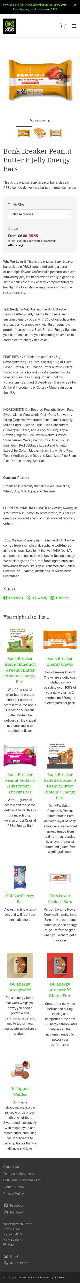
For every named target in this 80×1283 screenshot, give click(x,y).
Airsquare (59, 1277)
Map (10, 1245)
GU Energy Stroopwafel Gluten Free (60, 990)
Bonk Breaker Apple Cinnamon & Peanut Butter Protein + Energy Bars (20, 670)
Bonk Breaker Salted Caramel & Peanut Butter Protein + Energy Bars (60, 786)
